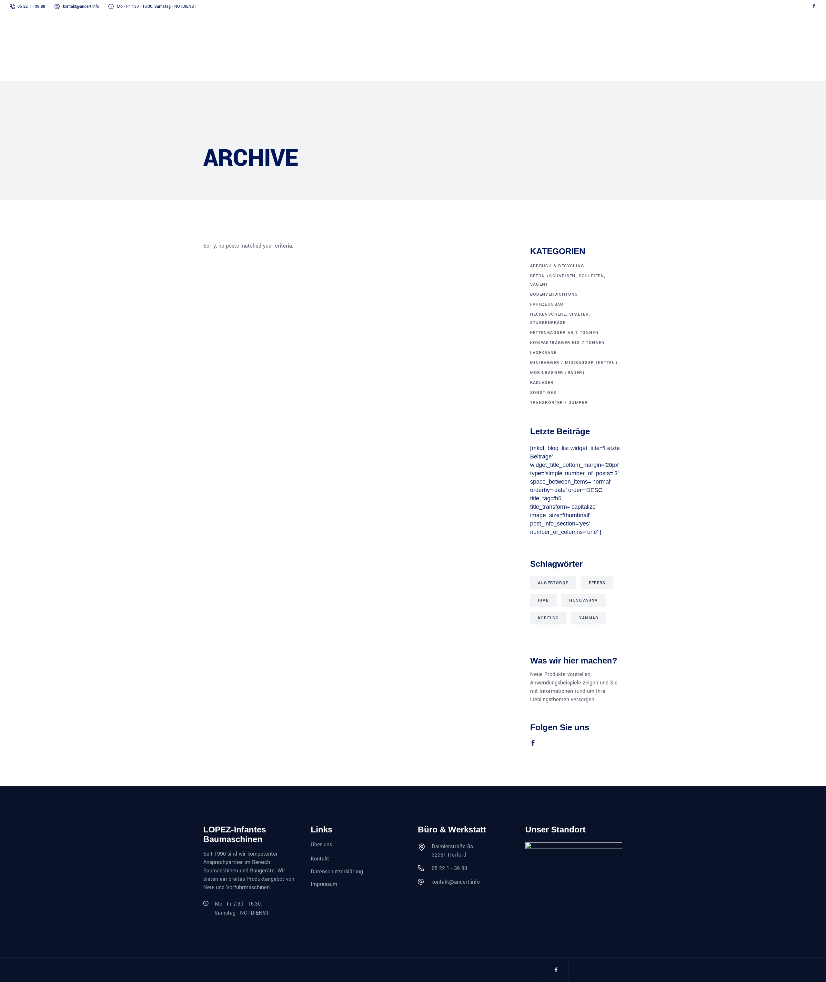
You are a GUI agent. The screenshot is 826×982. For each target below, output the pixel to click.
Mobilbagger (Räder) (557, 373)
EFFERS (597, 583)
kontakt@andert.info (81, 6)
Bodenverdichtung (554, 294)
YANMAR (588, 618)
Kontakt (320, 858)
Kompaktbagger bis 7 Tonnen (567, 343)
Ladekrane (543, 353)
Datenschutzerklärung (337, 871)
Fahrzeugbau (547, 304)
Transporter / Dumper (559, 403)
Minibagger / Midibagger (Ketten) (574, 363)
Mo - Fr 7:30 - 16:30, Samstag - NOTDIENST (156, 6)
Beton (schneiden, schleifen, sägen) (568, 280)
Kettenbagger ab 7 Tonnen (564, 333)
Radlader (542, 383)
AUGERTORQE (553, 583)
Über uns (321, 844)
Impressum (324, 884)
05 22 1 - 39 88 (31, 6)
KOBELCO (548, 618)
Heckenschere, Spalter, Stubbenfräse (560, 318)
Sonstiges (543, 393)
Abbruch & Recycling (557, 266)
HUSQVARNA (583, 600)
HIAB (543, 600)
